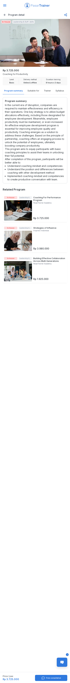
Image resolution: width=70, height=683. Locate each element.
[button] (37, 5)
